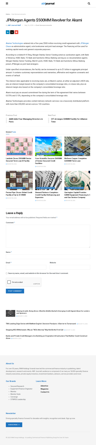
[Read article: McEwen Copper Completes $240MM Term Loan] (77, 146)
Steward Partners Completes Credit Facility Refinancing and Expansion (47, 194)
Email (9, 262)
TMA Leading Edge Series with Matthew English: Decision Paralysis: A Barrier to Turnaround (41, 324)
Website (53, 263)
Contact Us (45, 392)
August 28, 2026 (12, 164)
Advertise (44, 386)
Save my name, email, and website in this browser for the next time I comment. (38, 273)
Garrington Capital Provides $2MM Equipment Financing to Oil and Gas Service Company (77, 194)
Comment (10, 222)
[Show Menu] (7, 3)
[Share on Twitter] (12, 32)
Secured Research (17, 386)
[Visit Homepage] (48, 3)
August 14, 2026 (83, 324)
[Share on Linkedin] (8, 32)
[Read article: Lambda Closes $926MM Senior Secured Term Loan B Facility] (19, 146)
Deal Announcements (19, 14)
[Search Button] (89, 3)
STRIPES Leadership (18, 399)
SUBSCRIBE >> (14, 425)
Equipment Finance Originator (21, 389)
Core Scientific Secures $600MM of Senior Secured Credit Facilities (48, 160)
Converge (14, 397)
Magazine (44, 389)
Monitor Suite (15, 394)
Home (8, 14)
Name (9, 252)
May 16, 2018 (29, 25)
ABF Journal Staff (14, 25)
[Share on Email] (16, 32)
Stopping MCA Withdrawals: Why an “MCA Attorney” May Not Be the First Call (34, 330)
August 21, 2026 (22, 316)
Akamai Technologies (14, 43)
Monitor (13, 391)
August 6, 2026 (16, 338)
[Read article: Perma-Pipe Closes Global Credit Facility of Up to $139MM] (19, 180)
